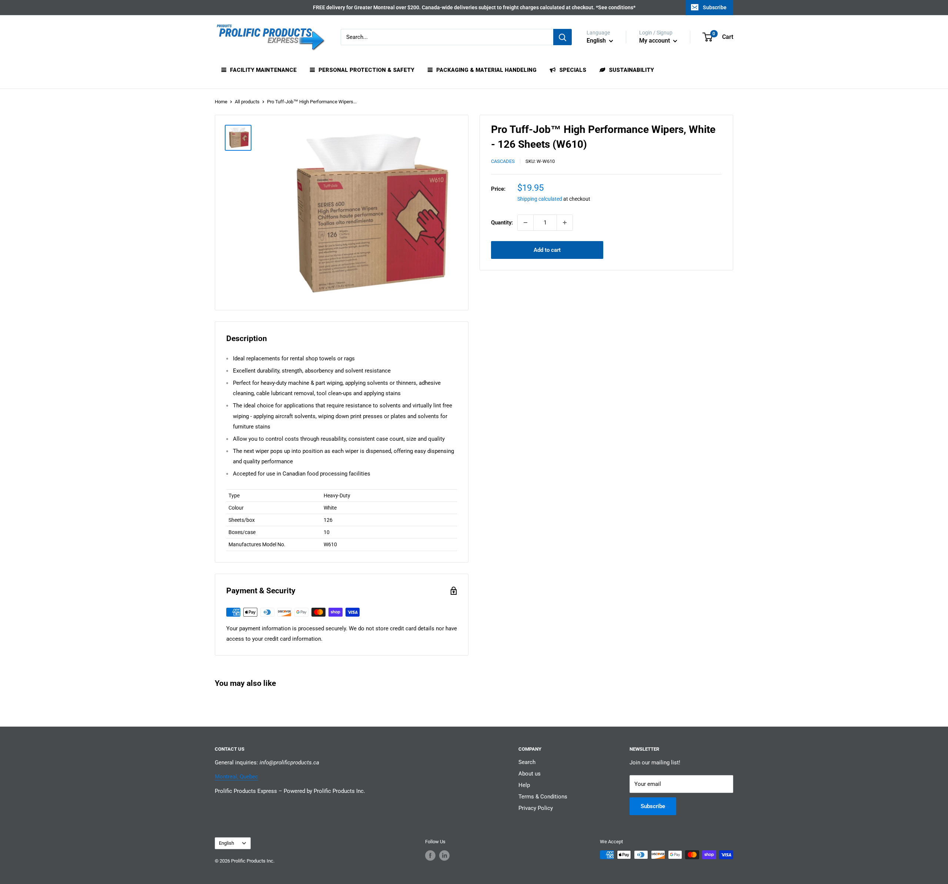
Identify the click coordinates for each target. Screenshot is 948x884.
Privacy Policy (535, 808)
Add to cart (547, 250)
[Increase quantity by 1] (565, 222)
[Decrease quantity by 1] (525, 222)
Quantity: (502, 222)
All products (247, 101)
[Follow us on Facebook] (430, 855)
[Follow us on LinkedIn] (444, 855)
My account (655, 40)
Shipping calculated (539, 199)
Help (524, 785)
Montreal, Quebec (236, 776)
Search (526, 762)
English (226, 843)
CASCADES (503, 161)
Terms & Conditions (542, 796)
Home (221, 101)
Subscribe (715, 7)
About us (529, 773)
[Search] (562, 37)
